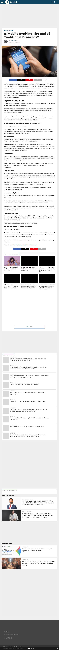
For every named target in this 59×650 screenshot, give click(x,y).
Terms (20, 646)
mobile (20, 244)
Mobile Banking (26, 244)
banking (15, 244)
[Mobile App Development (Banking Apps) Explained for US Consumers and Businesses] (29, 278)
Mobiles (34, 244)
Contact (10, 646)
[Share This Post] (21, 79)
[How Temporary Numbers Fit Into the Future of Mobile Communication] (12, 261)
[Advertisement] (29, 15)
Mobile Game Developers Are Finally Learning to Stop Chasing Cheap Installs (29, 269)
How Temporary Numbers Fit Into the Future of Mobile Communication (11, 269)
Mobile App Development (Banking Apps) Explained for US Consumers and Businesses (29, 286)
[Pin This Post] (29, 79)
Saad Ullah (13, 40)
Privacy (16, 646)
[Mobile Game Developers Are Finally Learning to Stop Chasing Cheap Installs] (29, 261)
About (5, 646)
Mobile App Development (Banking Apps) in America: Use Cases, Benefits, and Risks (11, 286)
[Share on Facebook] (13, 79)
